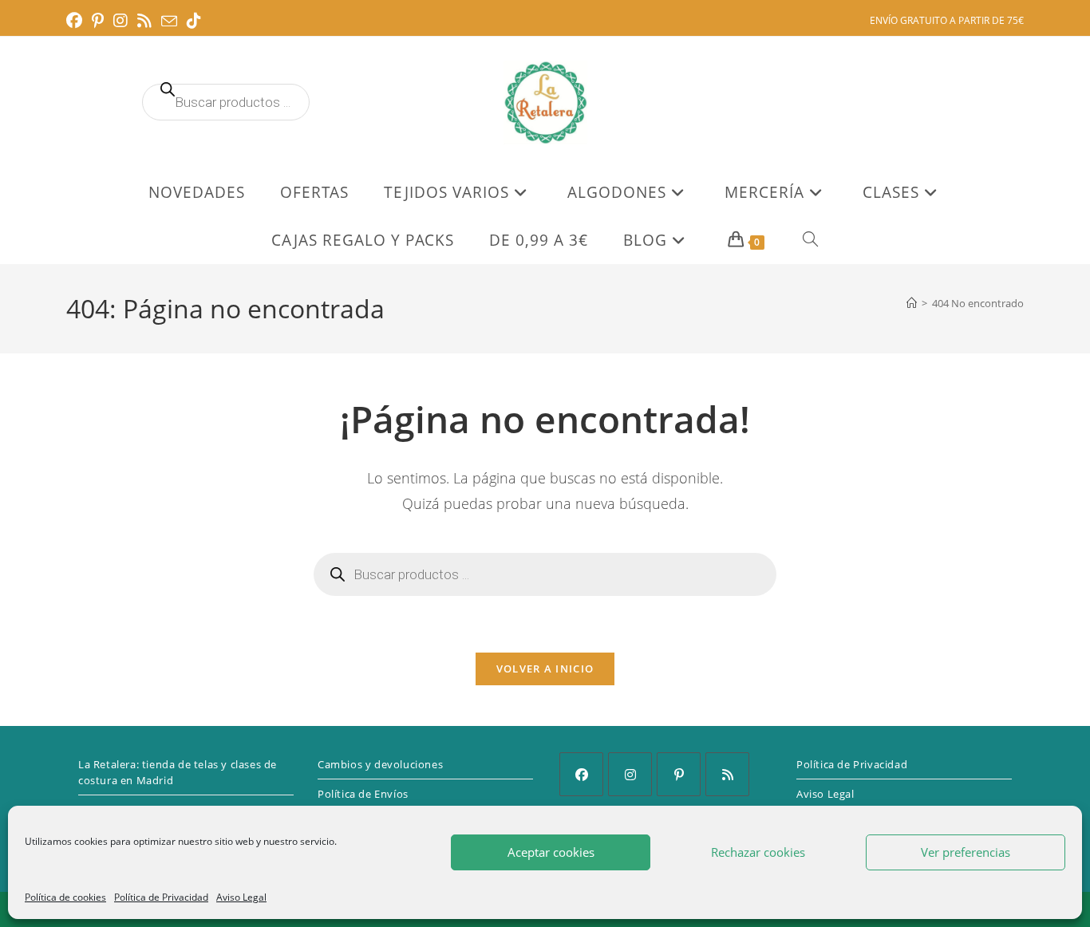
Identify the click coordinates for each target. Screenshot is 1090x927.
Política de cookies (65, 897)
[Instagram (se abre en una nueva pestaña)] (120, 21)
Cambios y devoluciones (380, 764)
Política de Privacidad (161, 897)
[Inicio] (911, 303)
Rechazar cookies (758, 852)
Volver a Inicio (545, 668)
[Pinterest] (679, 774)
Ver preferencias (965, 852)
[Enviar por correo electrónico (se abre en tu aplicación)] (169, 21)
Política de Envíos (363, 794)
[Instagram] (630, 774)
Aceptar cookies (550, 852)
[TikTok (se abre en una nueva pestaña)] (194, 21)
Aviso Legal (241, 897)
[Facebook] (581, 774)
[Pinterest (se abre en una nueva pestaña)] (98, 21)
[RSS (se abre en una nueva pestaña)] (144, 21)
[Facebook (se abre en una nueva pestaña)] (76, 21)
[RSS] (727, 774)
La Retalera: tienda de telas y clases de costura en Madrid (177, 772)
